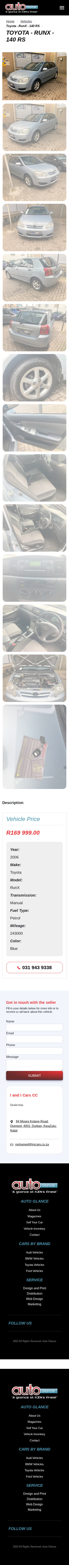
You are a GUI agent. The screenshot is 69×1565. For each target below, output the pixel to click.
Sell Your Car (34, 1222)
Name (10, 1021)
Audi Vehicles (34, 1252)
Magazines (34, 1216)
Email (10, 1033)
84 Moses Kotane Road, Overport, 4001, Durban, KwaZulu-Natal (33, 1126)
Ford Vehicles (34, 1270)
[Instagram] (49, 1323)
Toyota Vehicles (34, 1264)
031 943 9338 (37, 967)
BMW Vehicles (34, 1258)
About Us (34, 1210)
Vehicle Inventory (34, 1228)
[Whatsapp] (56, 1323)
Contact (34, 1234)
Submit (34, 1075)
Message (12, 1056)
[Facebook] (41, 1323)
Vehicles (26, 21)
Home (10, 21)
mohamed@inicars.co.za (32, 1144)
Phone (10, 1045)
